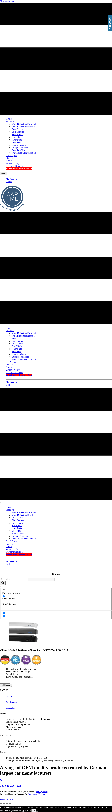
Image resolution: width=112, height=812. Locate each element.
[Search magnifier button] (3, 583)
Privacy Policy (42, 792)
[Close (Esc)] (10, 803)
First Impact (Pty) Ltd (36, 794)
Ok (34, 810)
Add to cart (5, 685)
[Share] (7, 803)
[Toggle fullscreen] (4, 803)
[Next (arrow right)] (4, 805)
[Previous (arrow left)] (1, 805)
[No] (37, 811)
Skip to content (7, 1)
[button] (6, 799)
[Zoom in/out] (1, 803)
